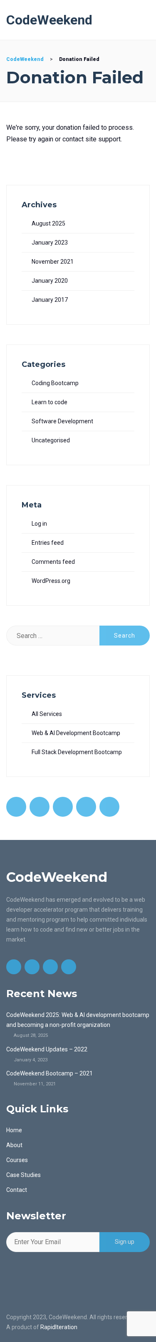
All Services (47, 714)
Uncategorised (51, 440)
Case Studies (23, 1175)
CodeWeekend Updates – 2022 (46, 1049)
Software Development (62, 421)
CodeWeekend (49, 20)
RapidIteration (58, 1327)
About (14, 1145)
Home (14, 1130)
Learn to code (49, 402)
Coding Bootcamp (55, 383)
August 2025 (48, 223)
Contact (16, 1190)
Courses (17, 1160)
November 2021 (53, 261)
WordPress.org (51, 581)
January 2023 (50, 242)
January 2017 (50, 299)
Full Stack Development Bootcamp (77, 752)
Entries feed (48, 542)
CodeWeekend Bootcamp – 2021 (49, 1073)
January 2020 (50, 280)
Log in (39, 523)
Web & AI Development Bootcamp (76, 733)
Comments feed (53, 561)
